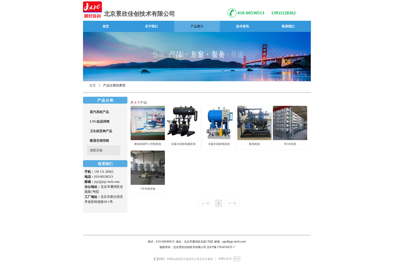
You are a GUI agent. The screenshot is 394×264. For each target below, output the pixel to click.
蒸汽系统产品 (99, 112)
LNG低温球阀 (99, 121)
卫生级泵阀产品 (101, 131)
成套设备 (96, 150)
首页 (92, 85)
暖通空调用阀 (99, 140)
